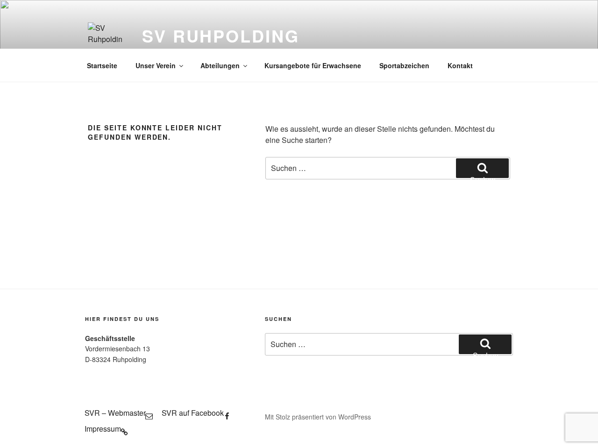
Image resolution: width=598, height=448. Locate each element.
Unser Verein (155, 65)
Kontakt (460, 65)
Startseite (102, 65)
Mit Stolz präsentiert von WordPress (318, 416)
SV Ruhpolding (220, 35)
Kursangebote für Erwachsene (312, 65)
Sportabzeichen (404, 65)
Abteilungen (220, 65)
